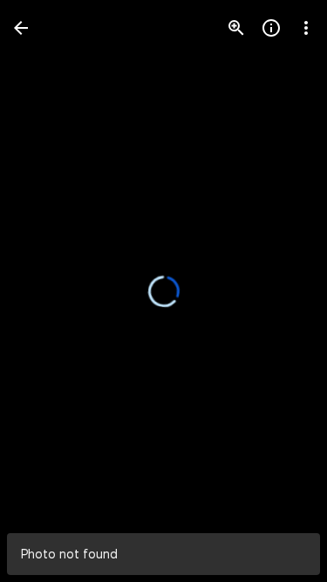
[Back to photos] (21, 28)
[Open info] (271, 27)
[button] (48, 291)
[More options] (306, 27)
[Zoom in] (236, 27)
